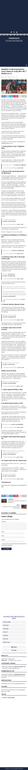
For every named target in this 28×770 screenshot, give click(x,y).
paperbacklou (12, 77)
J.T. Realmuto (21, 469)
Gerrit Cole (13, 177)
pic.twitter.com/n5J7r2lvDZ (9, 364)
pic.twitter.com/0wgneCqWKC (9, 317)
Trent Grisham (19, 122)
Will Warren (13, 176)
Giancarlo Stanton (5, 432)
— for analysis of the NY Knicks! (11, 660)
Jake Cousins (15, 229)
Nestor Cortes (21, 186)
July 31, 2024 (4, 77)
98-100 (6, 629)
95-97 (6, 632)
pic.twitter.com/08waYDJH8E (17, 250)
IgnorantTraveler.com (20, 666)
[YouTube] (16, 32)
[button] (26, 65)
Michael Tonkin (14, 113)
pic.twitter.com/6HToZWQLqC (9, 454)
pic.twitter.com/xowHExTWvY (9, 296)
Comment (3, 521)
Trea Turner (8, 214)
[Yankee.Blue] (14, 35)
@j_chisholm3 (11, 274)
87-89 (6, 639)
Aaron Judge (15, 155)
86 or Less (7, 642)
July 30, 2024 (20, 168)
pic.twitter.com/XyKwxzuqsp (9, 275)
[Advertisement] (14, 15)
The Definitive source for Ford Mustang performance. (13, 683)
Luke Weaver (4, 323)
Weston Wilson (4, 471)
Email (2, 535)
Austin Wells (21, 160)
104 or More (7, 622)
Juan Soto (3, 155)
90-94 (6, 635)
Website (3, 539)
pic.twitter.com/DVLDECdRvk (9, 221)
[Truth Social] (14, 32)
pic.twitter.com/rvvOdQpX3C (9, 476)
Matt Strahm (4, 261)
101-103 (6, 625)
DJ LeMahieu (22, 373)
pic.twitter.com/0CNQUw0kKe (9, 383)
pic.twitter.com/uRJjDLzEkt (20, 165)
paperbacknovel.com (20, 674)
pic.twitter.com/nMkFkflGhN (17, 424)
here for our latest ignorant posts (12, 668)
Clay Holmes (15, 332)
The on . (8, 697)
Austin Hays (13, 200)
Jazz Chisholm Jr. (19, 106)
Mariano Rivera (9, 337)
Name (2, 531)
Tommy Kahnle (8, 308)
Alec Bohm (14, 195)
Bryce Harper (15, 214)
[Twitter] (11, 32)
